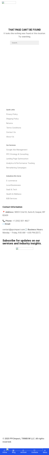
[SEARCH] (37, 43)
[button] (46, 4)
